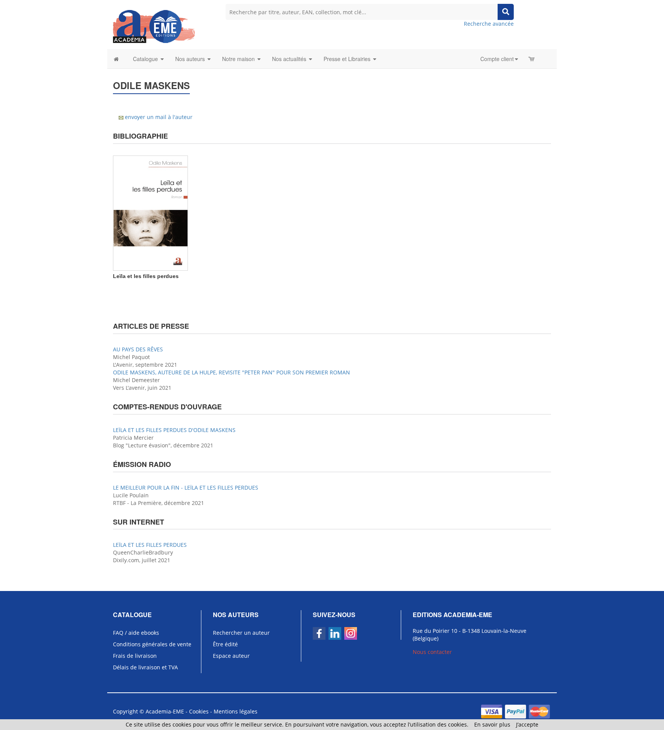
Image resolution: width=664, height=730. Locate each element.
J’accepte (527, 724)
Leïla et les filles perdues (146, 276)
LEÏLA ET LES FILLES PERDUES (150, 544)
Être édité (225, 644)
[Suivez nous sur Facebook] (319, 633)
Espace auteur (231, 655)
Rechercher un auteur (241, 632)
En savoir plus (492, 724)
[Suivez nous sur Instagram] (350, 633)
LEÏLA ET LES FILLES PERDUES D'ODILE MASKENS (174, 430)
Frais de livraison (135, 655)
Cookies (199, 711)
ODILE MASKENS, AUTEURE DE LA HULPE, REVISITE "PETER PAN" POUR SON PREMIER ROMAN (231, 372)
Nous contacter (432, 652)
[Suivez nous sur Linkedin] (335, 633)
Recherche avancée (489, 23)
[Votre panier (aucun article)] (532, 58)
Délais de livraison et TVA (145, 667)
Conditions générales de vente (152, 644)
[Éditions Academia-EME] (154, 26)
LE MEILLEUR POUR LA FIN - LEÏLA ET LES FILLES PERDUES (185, 487)
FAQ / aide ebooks (136, 632)
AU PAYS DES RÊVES (138, 349)
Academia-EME (165, 711)
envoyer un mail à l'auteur (159, 117)
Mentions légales (235, 711)
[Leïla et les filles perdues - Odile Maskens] (150, 212)
